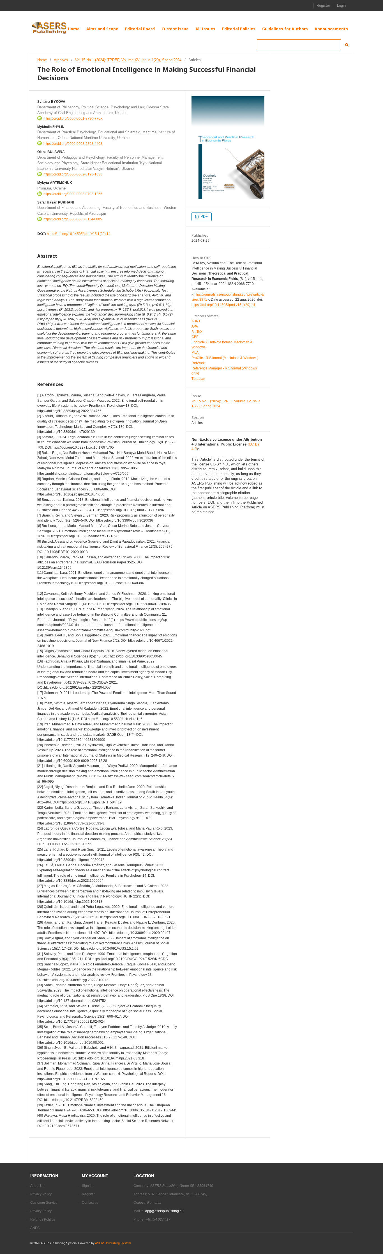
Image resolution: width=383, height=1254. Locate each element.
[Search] (345, 45)
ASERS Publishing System (113, 1243)
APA (195, 326)
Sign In (87, 1186)
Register (323, 5)
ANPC (35, 1228)
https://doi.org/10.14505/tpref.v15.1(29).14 (78, 234)
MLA (195, 353)
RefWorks (199, 363)
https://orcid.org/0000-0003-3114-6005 (72, 219)
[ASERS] (49, 28)
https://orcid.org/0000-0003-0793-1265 (72, 194)
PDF (200, 216)
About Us (37, 1186)
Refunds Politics (42, 1219)
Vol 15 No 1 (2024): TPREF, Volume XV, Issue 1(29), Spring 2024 (128, 60)
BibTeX (197, 332)
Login (341, 5)
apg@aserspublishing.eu (164, 1211)
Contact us (90, 1203)
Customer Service (43, 1203)
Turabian (198, 379)
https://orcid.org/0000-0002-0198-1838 (72, 174)
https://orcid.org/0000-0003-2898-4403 (72, 144)
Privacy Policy (41, 1194)
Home (42, 60)
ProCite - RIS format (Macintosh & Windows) (225, 358)
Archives (61, 60)
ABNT (196, 321)
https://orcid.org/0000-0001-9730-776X (73, 118)
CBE (195, 337)
